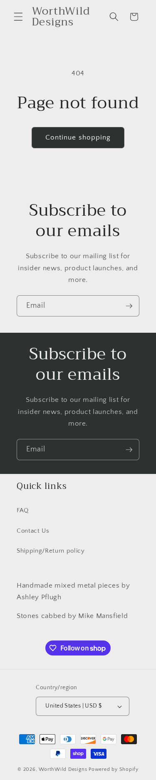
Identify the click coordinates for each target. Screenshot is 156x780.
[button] (18, 17)
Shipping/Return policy (51, 550)
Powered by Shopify (114, 769)
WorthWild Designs (63, 769)
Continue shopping (78, 137)
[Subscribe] (129, 306)
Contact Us (33, 530)
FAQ (23, 510)
